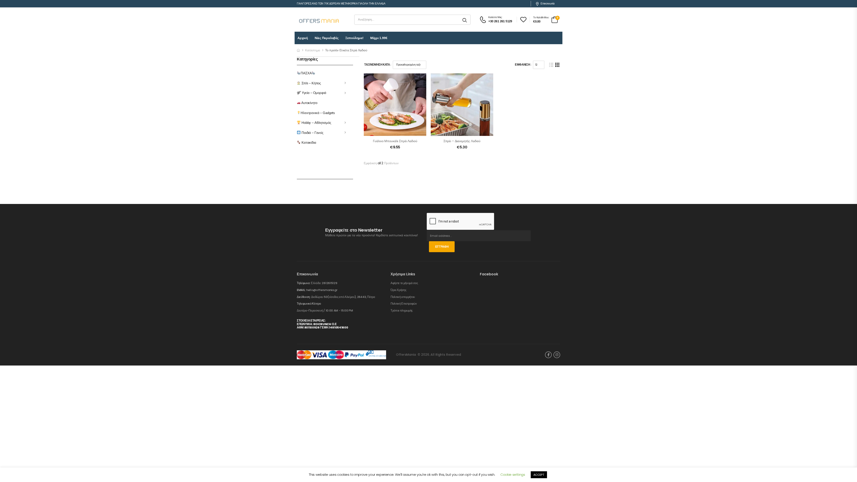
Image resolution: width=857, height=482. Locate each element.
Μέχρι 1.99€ (378, 38)
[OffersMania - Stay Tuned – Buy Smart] (319, 19)
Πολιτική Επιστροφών (404, 303)
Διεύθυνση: (303, 297)
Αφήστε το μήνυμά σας (404, 283)
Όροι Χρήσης (398, 290)
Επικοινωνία (548, 3)
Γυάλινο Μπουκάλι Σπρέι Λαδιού (395, 141)
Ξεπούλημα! (354, 38)
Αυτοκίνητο (309, 103)
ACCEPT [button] (538, 475)
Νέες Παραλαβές (327, 38)
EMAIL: (301, 290)
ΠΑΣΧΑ (306, 73)
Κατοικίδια (308, 142)
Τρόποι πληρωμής (402, 310)
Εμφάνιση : (523, 64)
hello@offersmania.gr (321, 290)
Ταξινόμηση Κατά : (377, 64)
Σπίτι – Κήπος (311, 83)
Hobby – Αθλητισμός (316, 123)
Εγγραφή (442, 247)
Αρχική (302, 38)
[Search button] (465, 20)
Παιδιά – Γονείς (312, 132)
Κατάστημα (312, 50)
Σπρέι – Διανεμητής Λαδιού (462, 141)
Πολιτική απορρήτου (403, 297)
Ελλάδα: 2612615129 (324, 283)
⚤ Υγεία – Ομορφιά (311, 93)
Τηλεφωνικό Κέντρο (309, 303)
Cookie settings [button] (512, 474)
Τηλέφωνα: (303, 283)
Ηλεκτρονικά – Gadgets (318, 112)
